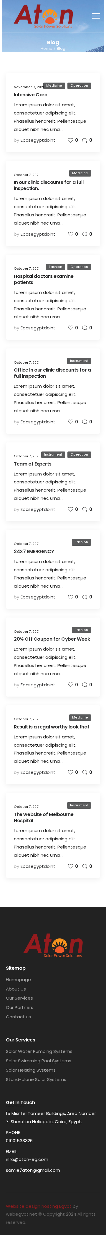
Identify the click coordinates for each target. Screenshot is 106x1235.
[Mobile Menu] (96, 16)
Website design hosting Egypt (39, 1206)
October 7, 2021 (26, 175)
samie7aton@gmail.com (33, 1170)
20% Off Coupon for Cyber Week (52, 639)
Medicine (54, 85)
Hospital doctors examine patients (43, 279)
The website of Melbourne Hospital (43, 817)
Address (15, 1105)
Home (46, 48)
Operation (79, 85)
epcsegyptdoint (38, 140)
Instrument (79, 361)
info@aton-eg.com (27, 1159)
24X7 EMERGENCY (34, 551)
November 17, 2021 (29, 87)
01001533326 (19, 1141)
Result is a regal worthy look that (51, 726)
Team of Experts (33, 464)
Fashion (55, 267)
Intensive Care (30, 94)
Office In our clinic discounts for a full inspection (52, 373)
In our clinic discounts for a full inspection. (48, 185)
